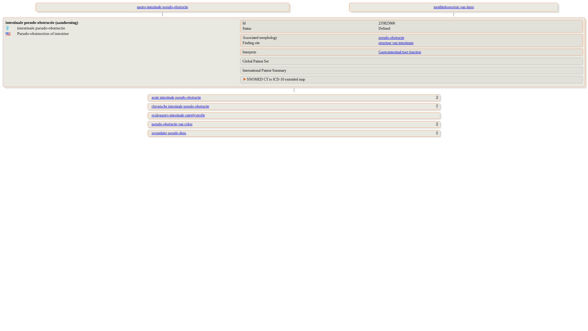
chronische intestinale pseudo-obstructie (180, 106)
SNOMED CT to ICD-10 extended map (276, 79)
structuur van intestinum (396, 43)
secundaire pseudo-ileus (169, 133)
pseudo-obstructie (391, 38)
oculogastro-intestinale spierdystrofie (178, 115)
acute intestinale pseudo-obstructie (176, 97)
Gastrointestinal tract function (400, 52)
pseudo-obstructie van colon (172, 124)
